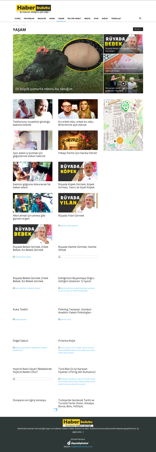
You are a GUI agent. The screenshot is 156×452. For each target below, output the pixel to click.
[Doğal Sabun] (32, 328)
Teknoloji (116, 18)
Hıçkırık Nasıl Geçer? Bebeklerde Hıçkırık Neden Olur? (32, 370)
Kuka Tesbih (20, 309)
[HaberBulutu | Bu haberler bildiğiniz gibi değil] (78, 423)
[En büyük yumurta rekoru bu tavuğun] (58, 63)
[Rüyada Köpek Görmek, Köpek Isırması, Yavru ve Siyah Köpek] (78, 171)
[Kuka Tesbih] (32, 296)
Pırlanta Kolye (66, 340)
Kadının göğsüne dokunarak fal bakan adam (31, 186)
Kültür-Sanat (74, 18)
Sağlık (105, 18)
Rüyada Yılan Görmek (71, 215)
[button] (140, 19)
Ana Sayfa (16, 25)
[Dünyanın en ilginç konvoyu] (32, 387)
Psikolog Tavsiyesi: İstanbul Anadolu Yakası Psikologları (74, 311)
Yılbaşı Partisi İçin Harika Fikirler (77, 153)
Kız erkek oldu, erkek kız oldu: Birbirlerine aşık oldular (76, 123)
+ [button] (106, 102)
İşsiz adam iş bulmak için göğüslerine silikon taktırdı (29, 154)
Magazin (42, 18)
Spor (96, 18)
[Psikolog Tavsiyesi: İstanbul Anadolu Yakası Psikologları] (78, 296)
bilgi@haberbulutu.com (81, 446)
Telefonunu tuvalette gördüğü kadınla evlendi (31, 123)
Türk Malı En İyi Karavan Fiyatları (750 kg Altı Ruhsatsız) (76, 370)
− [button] (106, 105)
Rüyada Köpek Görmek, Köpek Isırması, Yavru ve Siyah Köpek (76, 186)
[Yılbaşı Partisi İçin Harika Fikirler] (78, 140)
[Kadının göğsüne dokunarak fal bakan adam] (32, 171)
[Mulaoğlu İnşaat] (120, 140)
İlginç (17, 18)
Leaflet (112, 150)
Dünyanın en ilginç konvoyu (29, 400)
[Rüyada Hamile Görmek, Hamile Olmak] (78, 234)
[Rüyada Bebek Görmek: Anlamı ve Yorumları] (123, 44)
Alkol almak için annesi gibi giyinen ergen (29, 217)
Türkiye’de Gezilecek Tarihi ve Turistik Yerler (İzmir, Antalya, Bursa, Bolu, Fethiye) (76, 403)
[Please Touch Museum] (126, 108)
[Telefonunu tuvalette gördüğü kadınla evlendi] (32, 109)
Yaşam (61, 18)
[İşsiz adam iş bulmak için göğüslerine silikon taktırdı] (32, 140)
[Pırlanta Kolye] (78, 328)
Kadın (52, 18)
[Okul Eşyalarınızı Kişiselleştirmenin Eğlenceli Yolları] (123, 64)
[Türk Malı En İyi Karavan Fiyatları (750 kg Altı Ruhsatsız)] (78, 356)
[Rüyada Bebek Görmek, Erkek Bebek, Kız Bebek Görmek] (32, 234)
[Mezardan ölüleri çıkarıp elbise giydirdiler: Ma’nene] (123, 83)
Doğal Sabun (20, 340)
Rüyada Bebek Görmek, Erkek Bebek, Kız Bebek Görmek (30, 248)
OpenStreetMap (129, 150)
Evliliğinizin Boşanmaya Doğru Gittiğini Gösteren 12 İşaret (76, 279)
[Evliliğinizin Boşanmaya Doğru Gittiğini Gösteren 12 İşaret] (78, 265)
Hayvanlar (29, 18)
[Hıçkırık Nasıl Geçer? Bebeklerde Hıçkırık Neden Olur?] (32, 356)
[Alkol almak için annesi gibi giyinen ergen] (32, 202)
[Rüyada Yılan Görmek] (78, 202)
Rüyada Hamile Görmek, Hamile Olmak (77, 248)
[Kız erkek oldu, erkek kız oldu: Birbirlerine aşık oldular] (78, 109)
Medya (87, 18)
